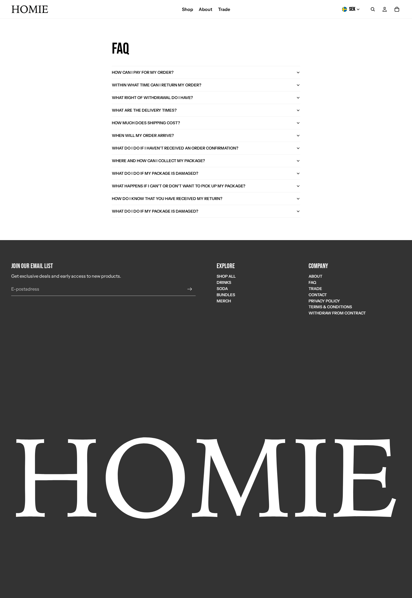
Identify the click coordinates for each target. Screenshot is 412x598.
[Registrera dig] (190, 289)
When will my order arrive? (143, 135)
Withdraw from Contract (337, 313)
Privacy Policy (324, 300)
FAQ (312, 282)
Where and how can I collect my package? (158, 160)
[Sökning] (373, 9)
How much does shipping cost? (146, 122)
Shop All (226, 276)
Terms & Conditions (330, 307)
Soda (222, 288)
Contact (318, 294)
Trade (315, 288)
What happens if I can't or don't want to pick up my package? (178, 185)
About (315, 276)
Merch (224, 300)
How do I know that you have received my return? (167, 198)
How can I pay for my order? (142, 72)
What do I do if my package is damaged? (155, 173)
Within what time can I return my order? (156, 85)
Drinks (224, 282)
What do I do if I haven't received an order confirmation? (175, 148)
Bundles (226, 294)
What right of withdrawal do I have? (152, 97)
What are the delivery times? (144, 110)
